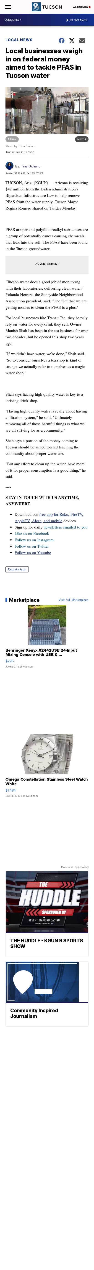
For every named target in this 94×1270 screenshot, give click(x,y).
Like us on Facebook (32, 533)
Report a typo (17, 569)
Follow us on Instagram (34, 539)
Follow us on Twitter (32, 546)
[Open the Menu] (7, 7)
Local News (19, 40)
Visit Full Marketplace (74, 600)
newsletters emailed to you (65, 527)
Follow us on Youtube (33, 552)
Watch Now (81, 7)
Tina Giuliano (31, 166)
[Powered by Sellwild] (82, 867)
